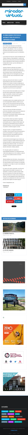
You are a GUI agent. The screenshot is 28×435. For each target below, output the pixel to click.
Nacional (12, 27)
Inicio (4, 22)
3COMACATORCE (14, 430)
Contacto (9, 1)
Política (18, 22)
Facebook (14, 1)
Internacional (19, 27)
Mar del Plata (10, 22)
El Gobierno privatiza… (8, 233)
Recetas (11, 421)
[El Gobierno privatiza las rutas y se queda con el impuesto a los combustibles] (14, 227)
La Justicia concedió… (8, 250)
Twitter (19, 1)
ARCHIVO (5, 43)
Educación (5, 31)
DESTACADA (18, 411)
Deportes (11, 31)
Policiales (13, 419)
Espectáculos (5, 419)
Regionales (5, 27)
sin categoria (19, 416)
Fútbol (17, 414)
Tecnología (20, 31)
